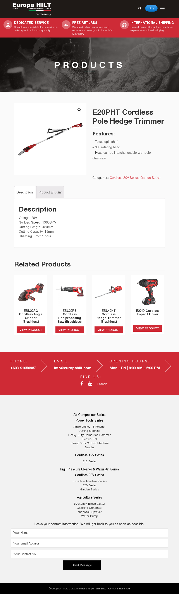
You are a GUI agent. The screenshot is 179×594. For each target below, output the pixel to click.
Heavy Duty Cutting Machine (89, 443)
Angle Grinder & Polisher (90, 426)
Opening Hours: (130, 361)
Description (25, 192)
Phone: (19, 361)
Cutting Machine (89, 430)
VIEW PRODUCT (31, 329)
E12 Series (90, 461)
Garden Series (151, 177)
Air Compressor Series (90, 414)
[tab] (24, 192)
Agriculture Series (89, 497)
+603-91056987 (23, 368)
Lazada (102, 384)
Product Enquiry (50, 192)
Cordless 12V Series (89, 455)
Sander (89, 447)
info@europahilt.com (72, 368)
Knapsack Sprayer (89, 512)
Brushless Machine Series (89, 481)
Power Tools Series (89, 420)
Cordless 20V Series (124, 177)
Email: (62, 361)
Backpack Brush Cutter (89, 503)
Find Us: (91, 377)
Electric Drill (89, 439)
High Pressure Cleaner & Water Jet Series (89, 469)
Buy (151, 8)
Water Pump (89, 516)
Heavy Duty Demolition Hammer (89, 435)
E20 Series (90, 485)
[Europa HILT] (32, 9)
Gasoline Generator (89, 507)
